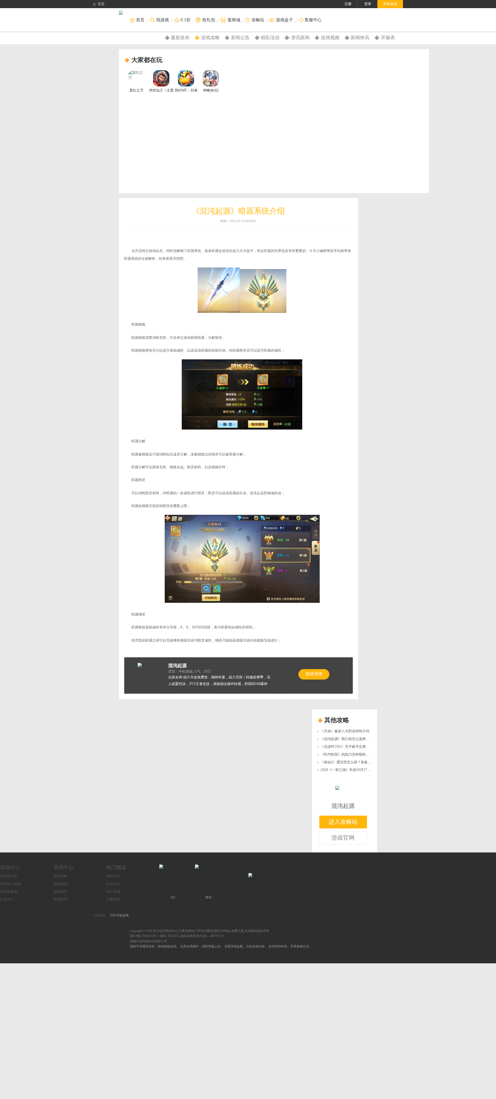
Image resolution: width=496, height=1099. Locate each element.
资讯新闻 (300, 37)
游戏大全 (113, 876)
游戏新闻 (60, 884)
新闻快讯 (360, 37)
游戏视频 (330, 37)
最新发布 (180, 37)
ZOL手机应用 (119, 915)
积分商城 (113, 892)
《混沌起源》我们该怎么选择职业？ (348, 739)
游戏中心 (10, 867)
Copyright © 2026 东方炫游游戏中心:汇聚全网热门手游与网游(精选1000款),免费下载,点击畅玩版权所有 (199, 931)
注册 (347, 4)
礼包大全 (113, 884)
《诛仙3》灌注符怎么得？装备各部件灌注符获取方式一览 (365, 762)
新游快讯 (60, 899)
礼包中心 (7, 899)
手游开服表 (8, 892)
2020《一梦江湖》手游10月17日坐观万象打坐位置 (359, 770)
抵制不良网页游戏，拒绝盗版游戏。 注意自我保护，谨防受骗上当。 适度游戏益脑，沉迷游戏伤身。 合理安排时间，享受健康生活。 (221, 946)
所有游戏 (390, 4)
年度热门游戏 (10, 884)
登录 (367, 4)
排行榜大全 (8, 876)
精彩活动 (270, 37)
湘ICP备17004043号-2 (144, 936)
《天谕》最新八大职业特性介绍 (344, 731)
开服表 (388, 37)
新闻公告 (240, 37)
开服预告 (113, 899)
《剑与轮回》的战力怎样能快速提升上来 (351, 754)
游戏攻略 (210, 37)
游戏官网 (343, 838)
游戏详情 (313, 674)
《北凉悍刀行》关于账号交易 (343, 747)
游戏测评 (60, 892)
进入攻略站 (343, 822)
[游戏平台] (121, 13)
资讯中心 (63, 867)
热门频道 (116, 867)
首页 (101, 4)
